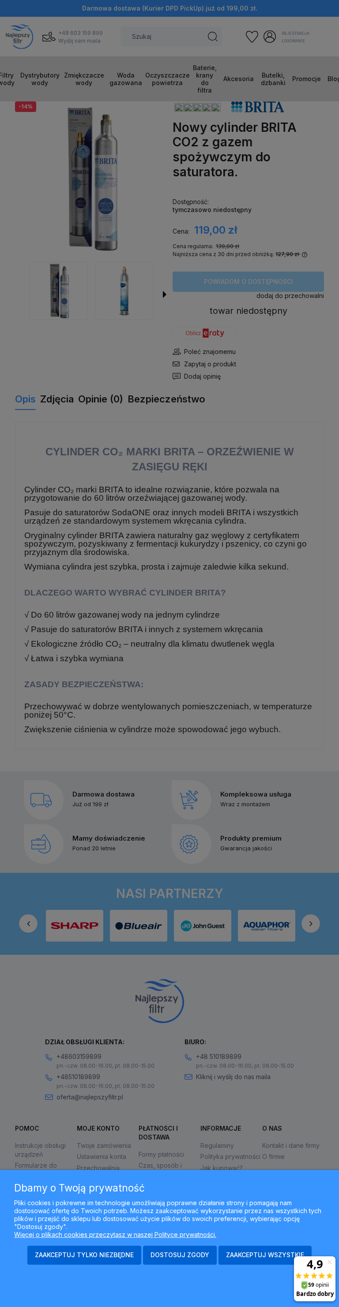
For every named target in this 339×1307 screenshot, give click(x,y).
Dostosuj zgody (180, 1255)
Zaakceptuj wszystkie (265, 1255)
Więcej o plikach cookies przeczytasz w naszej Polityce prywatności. (115, 1234)
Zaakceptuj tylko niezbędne (84, 1255)
